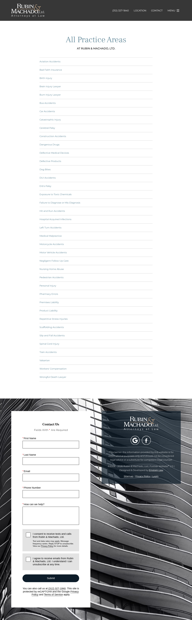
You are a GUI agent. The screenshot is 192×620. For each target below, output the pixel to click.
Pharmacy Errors (48, 294)
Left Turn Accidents (50, 227)
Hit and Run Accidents (52, 211)
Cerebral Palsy (47, 128)
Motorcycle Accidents (51, 244)
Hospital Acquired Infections (55, 219)
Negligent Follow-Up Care (54, 260)
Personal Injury (47, 285)
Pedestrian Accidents (51, 277)
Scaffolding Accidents (51, 327)
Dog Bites (45, 169)
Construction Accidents (52, 136)
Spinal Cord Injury (49, 344)
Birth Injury (45, 78)
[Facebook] (146, 440)
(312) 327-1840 (57, 588)
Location (140, 10)
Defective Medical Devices (54, 153)
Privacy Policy (47, 546)
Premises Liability (49, 302)
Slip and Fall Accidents (52, 335)
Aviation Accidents (49, 61)
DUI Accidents (47, 177)
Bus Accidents (47, 103)
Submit (51, 578)
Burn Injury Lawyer (50, 94)
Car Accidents (47, 111)
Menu (171, 10)
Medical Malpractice (50, 236)
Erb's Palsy (45, 186)
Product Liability (48, 310)
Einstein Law (156, 470)
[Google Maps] (135, 440)
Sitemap (128, 476)
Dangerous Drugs (49, 144)
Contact (157, 10)
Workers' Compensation (53, 368)
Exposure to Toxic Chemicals (55, 194)
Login (155, 476)
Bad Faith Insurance (50, 70)
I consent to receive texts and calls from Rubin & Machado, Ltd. (53, 539)
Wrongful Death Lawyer (52, 377)
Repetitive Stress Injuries (53, 319)
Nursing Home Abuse (51, 269)
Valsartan (44, 360)
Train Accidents (48, 352)
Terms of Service (53, 594)
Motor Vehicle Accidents (53, 252)
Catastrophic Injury (50, 119)
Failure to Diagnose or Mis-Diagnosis (59, 202)
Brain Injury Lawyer (50, 86)
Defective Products (50, 161)
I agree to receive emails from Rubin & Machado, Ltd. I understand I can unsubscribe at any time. (53, 561)
